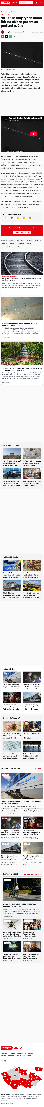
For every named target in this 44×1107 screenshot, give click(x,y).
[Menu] (41, 2)
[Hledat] (31, 2)
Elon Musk (19, 240)
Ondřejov (38, 240)
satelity (4, 243)
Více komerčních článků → (32, 874)
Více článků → (38, 768)
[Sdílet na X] (6, 36)
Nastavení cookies (7, 1055)
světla (29, 243)
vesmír (17, 247)
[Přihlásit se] (36, 2)
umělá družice (7, 247)
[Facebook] (2, 1061)
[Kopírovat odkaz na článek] (14, 36)
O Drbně (13, 1053)
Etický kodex (21, 1053)
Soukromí (4, 1053)
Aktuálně (4, 11)
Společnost (12, 11)
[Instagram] (5, 1061)
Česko (11, 240)
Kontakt (30, 1053)
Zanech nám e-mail (22, 232)
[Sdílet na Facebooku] (2, 36)
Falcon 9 (29, 240)
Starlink (21, 243)
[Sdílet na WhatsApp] (10, 36)
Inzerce (29, 1055)
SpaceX (12, 243)
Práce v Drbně (20, 1055)
